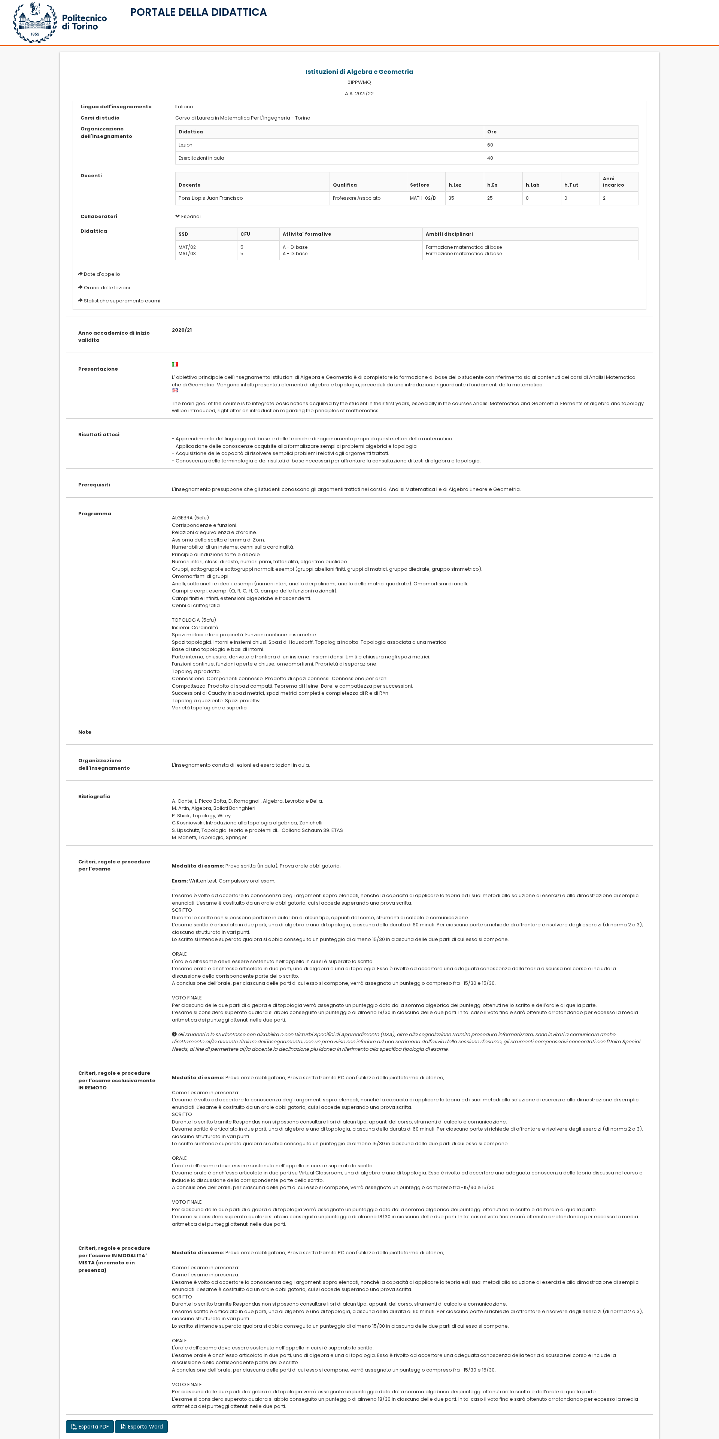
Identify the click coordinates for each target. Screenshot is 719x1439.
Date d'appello (102, 274)
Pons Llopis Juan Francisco (211, 198)
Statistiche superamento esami (122, 300)
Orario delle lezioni (107, 287)
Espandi (190, 216)
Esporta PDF (93, 1426)
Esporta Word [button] (145, 1426)
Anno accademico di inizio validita (114, 336)
